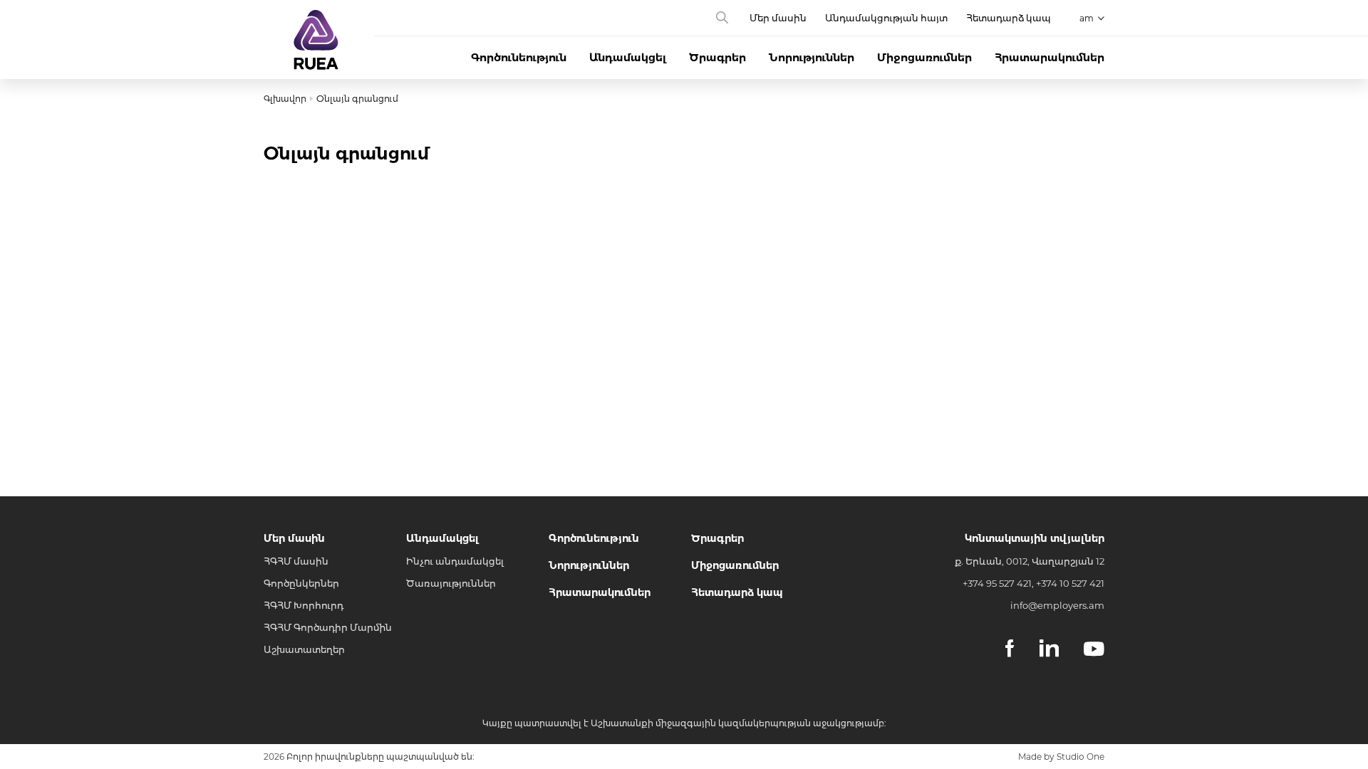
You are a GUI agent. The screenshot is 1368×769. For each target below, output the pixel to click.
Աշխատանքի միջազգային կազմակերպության (701, 723)
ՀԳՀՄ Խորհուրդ (303, 605)
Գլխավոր (285, 98)
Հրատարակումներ (1049, 57)
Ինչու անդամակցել (455, 561)
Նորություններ (811, 57)
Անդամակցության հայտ (886, 17)
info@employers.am (1057, 605)
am (1086, 18)
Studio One (1080, 756)
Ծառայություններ (451, 583)
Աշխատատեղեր (304, 649)
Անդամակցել (627, 57)
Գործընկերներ (301, 583)
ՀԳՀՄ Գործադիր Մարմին (328, 627)
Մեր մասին (778, 17)
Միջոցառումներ (924, 57)
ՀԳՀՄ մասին (296, 561)
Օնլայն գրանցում (357, 98)
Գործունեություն (518, 57)
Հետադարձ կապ (1008, 17)
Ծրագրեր (717, 57)
